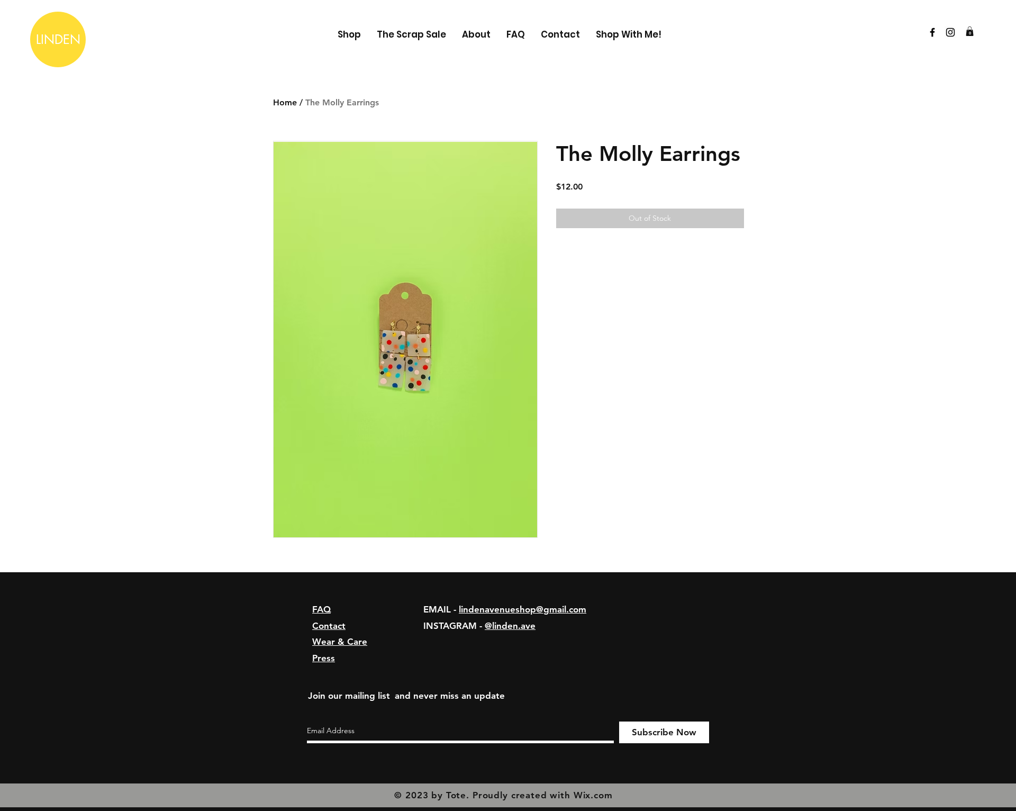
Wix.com (593, 795)
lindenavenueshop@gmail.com (522, 609)
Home (285, 102)
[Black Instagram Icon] (950, 32)
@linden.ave (510, 625)
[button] (970, 31)
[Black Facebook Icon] (932, 32)
